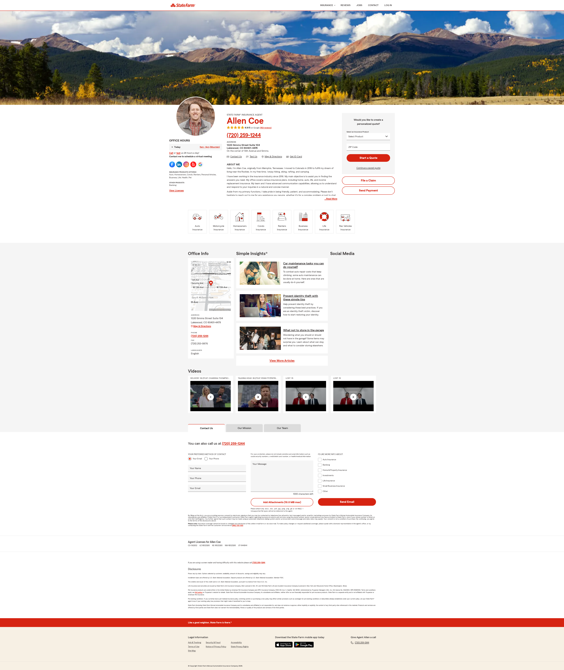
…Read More (330, 199)
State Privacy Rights (240, 647)
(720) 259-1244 (244, 135)
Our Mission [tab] (244, 428)
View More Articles (282, 360)
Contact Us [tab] (206, 428)
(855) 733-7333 (237, 525)
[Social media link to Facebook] (172, 164)
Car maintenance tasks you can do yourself (303, 265)
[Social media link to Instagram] (186, 164)
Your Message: (259, 464)
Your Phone (214, 459)
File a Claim (368, 180)
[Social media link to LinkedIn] (179, 164)
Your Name (195, 468)
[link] (183, 5)
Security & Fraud (213, 643)
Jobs (359, 5)
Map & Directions (202, 326)
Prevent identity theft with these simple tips (300, 297)
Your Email (197, 459)
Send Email (347, 501)
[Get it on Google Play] (304, 645)
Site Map (192, 651)
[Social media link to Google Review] (200, 164)
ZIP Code (352, 147)
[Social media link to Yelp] (193, 164)
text (178, 153)
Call (171, 153)
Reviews (345, 5)
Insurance (326, 5)
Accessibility (236, 643)
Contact (373, 5)
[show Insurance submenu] (334, 5)
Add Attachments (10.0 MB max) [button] (282, 502)
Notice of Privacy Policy (216, 647)
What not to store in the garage (303, 330)
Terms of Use (193, 647)
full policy (198, 592)
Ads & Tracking (194, 643)
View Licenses (176, 190)
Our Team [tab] (282, 428)
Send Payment (368, 190)
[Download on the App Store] (284, 645)
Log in (388, 5)
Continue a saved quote (368, 168)
